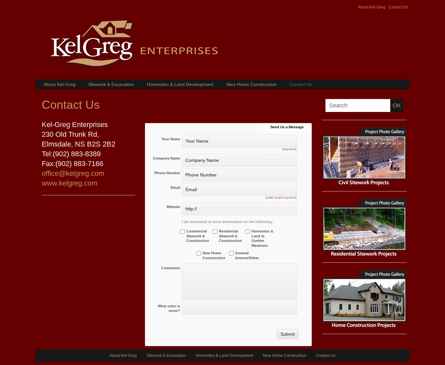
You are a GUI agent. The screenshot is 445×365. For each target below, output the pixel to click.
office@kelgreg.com (73, 173)
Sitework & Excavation (111, 84)
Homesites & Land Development (180, 84)
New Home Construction (251, 84)
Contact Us (398, 7)
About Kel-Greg (371, 7)
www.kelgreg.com (69, 183)
